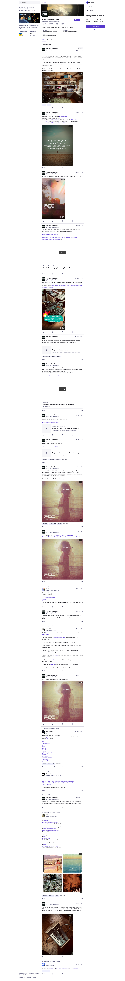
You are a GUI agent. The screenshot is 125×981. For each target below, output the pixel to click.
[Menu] (81, 20)
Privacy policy (22, 974)
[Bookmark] (72, 108)
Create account (95, 26)
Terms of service (28, 974)
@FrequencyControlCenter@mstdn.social (50, 21)
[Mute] (47, 217)
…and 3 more (62, 895)
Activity (44, 40)
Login (95, 30)
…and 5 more (64, 459)
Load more (62, 978)
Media (48, 40)
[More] (82, 108)
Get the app (29, 977)
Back (45, 2)
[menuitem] (53, 198)
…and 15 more (58, 763)
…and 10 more (65, 523)
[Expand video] (60, 217)
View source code (27, 978)
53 (49, 25)
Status (29, 973)
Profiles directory (34, 973)
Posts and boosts (46, 44)
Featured (53, 40)
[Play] (44, 217)
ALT (81, 520)
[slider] (53, 215)
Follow (76, 20)
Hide (80, 73)
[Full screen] (63, 217)
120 (43, 25)
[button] (53, 198)
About (26, 973)
